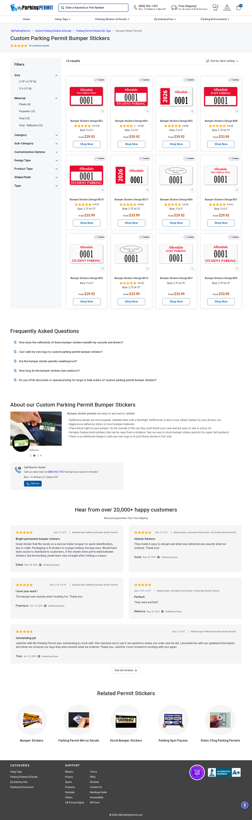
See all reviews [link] (124, 670)
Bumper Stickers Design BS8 (221, 121)
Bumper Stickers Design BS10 (87, 199)
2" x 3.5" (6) (25, 88)
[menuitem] (26, 19)
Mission (69, 771)
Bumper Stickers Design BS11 (131, 199)
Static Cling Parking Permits (220, 740)
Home (26, 19)
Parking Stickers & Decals (111, 19)
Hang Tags (61, 19)
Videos (69, 797)
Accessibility (96, 797)
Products (70, 787)
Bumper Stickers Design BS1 (221, 199)
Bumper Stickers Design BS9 (221, 278)
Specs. (68, 782)
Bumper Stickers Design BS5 (176, 121)
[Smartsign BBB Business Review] (224, 772)
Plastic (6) (25, 104)
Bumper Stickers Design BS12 (131, 278)
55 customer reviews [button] (39, 46)
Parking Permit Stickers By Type (93, 30)
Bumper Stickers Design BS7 (176, 278)
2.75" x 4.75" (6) (27, 81)
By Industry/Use (163, 19)
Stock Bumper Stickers (126, 740)
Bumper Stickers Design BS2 (86, 121)
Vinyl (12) (24, 118)
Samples (70, 792)
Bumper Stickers (31, 740)
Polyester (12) (27, 111)
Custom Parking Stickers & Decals (53, 30)
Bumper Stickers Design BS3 (86, 278)
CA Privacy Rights (74, 802)
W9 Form (95, 802)
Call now (34, 483)
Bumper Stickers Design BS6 (176, 199)
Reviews (94, 782)
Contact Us (96, 787)
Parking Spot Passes (173, 740)
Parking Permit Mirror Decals (78, 740)
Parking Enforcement (214, 19)
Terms (93, 771)
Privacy (69, 776)
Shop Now (86, 144)
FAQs (93, 776)
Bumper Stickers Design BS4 (131, 121)
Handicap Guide (98, 792)
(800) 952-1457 (56, 471)
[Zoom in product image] (102, 111)
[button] (215, 7)
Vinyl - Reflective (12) (31, 125)
